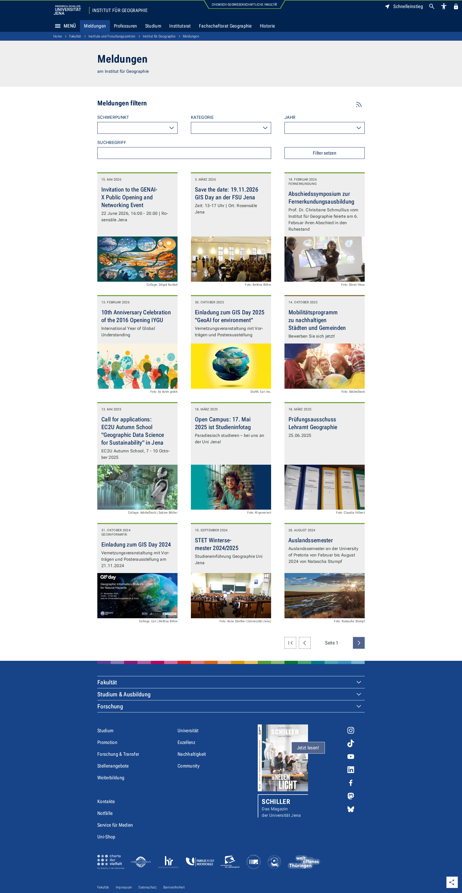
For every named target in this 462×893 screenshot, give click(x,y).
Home (57, 36)
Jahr (289, 117)
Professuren (125, 26)
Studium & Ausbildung (124, 694)
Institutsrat (180, 26)
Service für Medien (115, 825)
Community (188, 766)
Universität (188, 730)
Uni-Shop (106, 836)
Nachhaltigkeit (192, 754)
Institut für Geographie (120, 10)
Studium (153, 26)
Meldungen (95, 26)
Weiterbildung (110, 777)
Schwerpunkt (113, 117)
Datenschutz (147, 887)
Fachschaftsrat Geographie (225, 26)
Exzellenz (186, 742)
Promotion (107, 742)
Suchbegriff (111, 142)
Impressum (124, 887)
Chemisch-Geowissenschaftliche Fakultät (244, 4)
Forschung (110, 706)
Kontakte (106, 801)
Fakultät (75, 36)
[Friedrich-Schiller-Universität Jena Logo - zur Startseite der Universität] (67, 10)
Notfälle (105, 813)
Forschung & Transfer (118, 754)
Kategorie (202, 117)
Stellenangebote (113, 766)
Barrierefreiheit (174, 887)
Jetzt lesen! (308, 747)
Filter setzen (324, 153)
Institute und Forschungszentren (111, 36)
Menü (70, 26)
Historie (267, 26)
